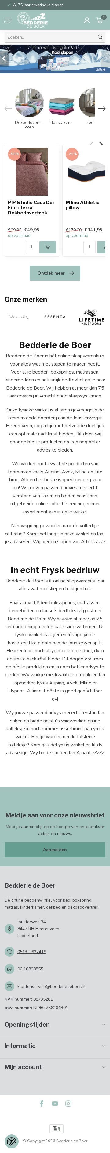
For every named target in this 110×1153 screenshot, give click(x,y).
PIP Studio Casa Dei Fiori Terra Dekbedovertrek (31, 208)
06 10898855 (30, 969)
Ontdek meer (51, 273)
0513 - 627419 (31, 952)
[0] (99, 20)
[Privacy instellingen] (12, 1141)
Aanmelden (55, 850)
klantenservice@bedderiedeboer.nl (51, 986)
